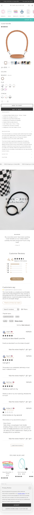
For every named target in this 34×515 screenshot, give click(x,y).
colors (17, 316)
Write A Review (17, 279)
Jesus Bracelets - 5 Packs (7, 473)
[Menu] (1, 5)
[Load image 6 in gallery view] (22, 62)
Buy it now (17, 109)
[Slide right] (31, 62)
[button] (29, 5)
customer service (8, 316)
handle (11, 321)
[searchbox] (9, 309)
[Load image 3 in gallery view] (12, 62)
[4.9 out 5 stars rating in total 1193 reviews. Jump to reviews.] (5, 478)
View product (12, 469)
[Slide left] (2, 62)
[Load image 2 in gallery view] (9, 62)
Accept (16, 505)
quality (5, 321)
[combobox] (24, 325)
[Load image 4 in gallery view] (15, 62)
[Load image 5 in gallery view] (18, 62)
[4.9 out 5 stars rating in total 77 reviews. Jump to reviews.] (19, 476)
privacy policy (21, 493)
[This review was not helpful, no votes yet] (29, 349)
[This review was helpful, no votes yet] (26, 349)
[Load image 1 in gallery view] (5, 62)
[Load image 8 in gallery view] (28, 62)
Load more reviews (17, 445)
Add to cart (17, 105)
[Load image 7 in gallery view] (25, 62)
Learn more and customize (16, 508)
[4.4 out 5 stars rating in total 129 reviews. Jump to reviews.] (5, 27)
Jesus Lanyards (22, 472)
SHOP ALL (29, 20)
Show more (19, 321)
